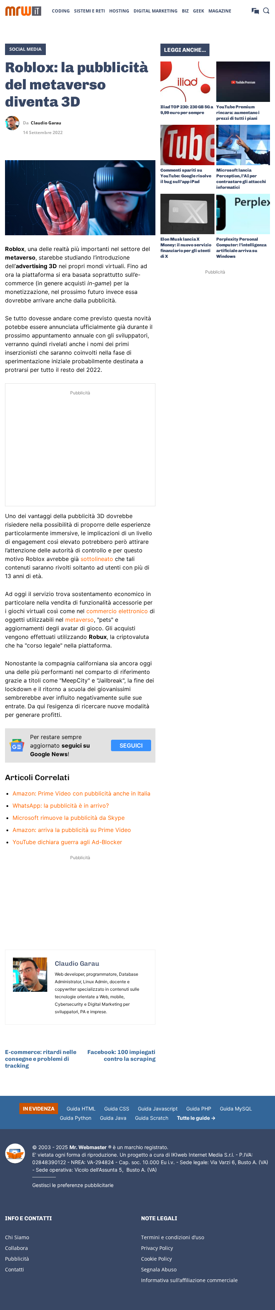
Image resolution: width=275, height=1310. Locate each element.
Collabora (16, 1248)
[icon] (255, 11)
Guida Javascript (158, 1108)
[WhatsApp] (132, 123)
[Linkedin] (115, 123)
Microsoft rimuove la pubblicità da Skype (69, 817)
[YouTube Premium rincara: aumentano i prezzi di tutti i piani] (243, 81)
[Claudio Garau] (14, 123)
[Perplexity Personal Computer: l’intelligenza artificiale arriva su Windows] (243, 214)
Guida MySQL (236, 1108)
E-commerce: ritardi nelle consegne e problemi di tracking (40, 1059)
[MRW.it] (23, 11)
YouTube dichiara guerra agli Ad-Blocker (67, 842)
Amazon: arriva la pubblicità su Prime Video (72, 829)
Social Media (25, 49)
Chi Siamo (17, 1237)
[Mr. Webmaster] (15, 1153)
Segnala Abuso (159, 1269)
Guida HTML (81, 1108)
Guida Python (75, 1118)
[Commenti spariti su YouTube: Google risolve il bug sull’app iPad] (187, 145)
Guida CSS (116, 1108)
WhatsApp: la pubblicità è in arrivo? (61, 805)
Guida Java (113, 1118)
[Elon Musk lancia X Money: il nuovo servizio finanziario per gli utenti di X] (187, 214)
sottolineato (97, 558)
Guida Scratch (151, 1118)
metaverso (79, 619)
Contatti (14, 1269)
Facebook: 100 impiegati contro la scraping (121, 1055)
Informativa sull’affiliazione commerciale (189, 1280)
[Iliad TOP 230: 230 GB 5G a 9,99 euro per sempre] (187, 81)
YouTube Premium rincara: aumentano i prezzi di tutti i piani (238, 112)
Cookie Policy (156, 1258)
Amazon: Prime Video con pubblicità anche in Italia (81, 793)
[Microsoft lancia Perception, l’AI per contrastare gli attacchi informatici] (243, 145)
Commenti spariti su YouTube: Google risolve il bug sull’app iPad (185, 176)
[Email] (148, 140)
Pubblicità (17, 1258)
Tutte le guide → (196, 1118)
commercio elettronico (117, 611)
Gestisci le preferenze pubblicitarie (73, 1185)
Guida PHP (198, 1108)
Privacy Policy (157, 1248)
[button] (266, 10)
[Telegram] (148, 123)
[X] (99, 123)
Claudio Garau (46, 123)
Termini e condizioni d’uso (172, 1237)
